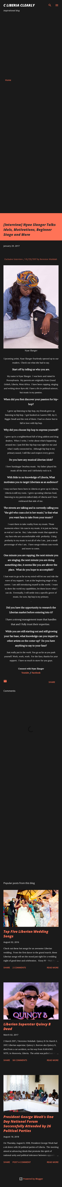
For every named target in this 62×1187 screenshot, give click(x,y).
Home (8, 80)
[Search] (50, 5)
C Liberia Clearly (19, 5)
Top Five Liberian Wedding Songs (25, 933)
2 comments (19, 967)
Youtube (25, 672)
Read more (53, 967)
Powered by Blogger (33, 1178)
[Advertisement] (31, 45)
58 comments (20, 1060)
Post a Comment (22, 1162)
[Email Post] (5, 682)
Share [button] (52, 682)
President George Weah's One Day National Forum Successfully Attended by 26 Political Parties (28, 1123)
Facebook (36, 672)
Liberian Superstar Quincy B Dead (27, 1026)
